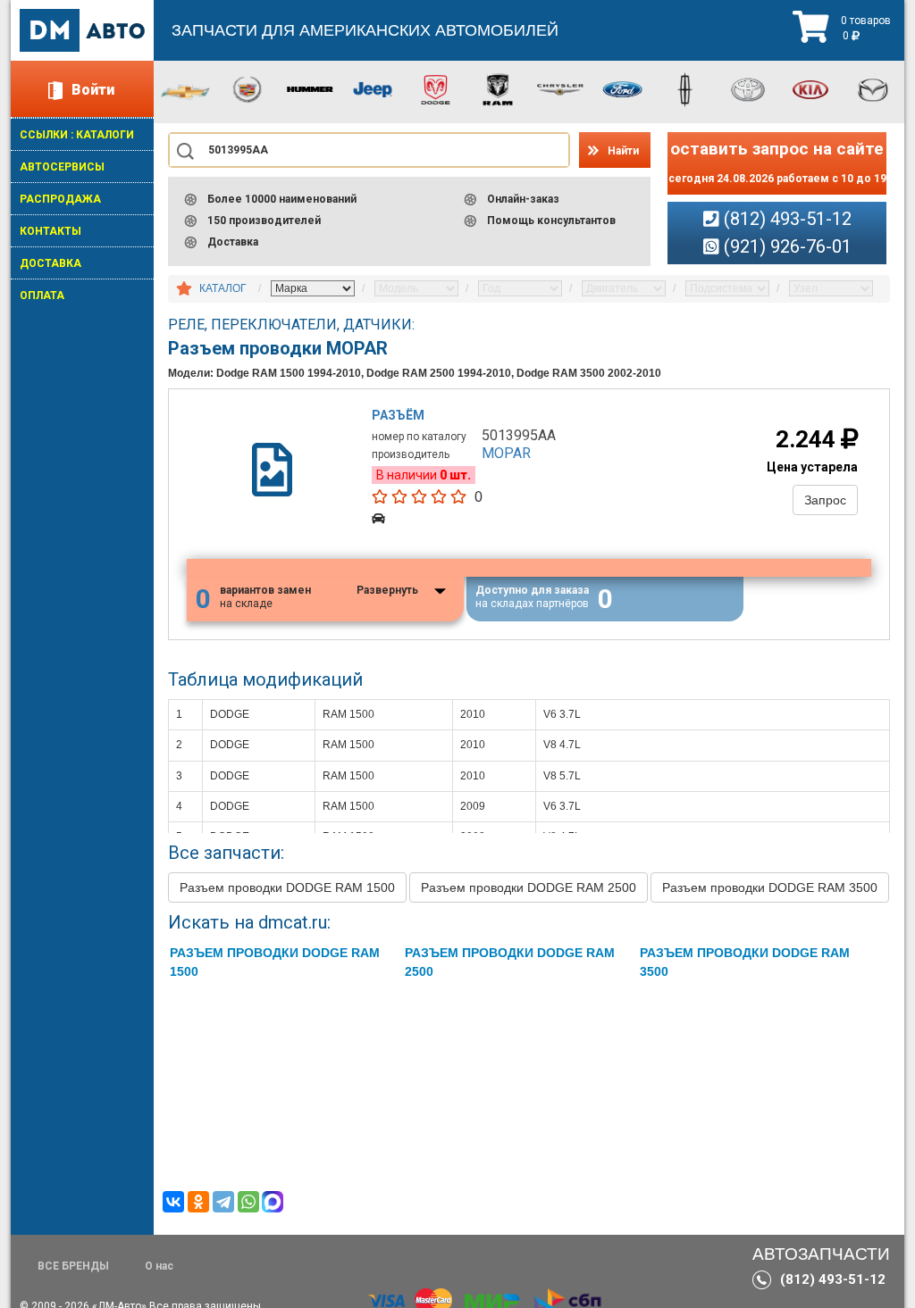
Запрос (825, 500)
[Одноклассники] (198, 1201)
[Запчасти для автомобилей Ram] (498, 88)
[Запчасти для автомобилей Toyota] (748, 88)
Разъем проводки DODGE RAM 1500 (287, 887)
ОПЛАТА (42, 295)
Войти (92, 89)
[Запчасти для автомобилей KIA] (810, 88)
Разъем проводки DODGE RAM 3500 (769, 887)
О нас (159, 1266)
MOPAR (506, 453)
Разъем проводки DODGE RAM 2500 (528, 887)
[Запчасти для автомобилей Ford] (623, 88)
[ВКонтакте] (173, 1201)
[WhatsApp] (248, 1201)
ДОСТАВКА (50, 263)
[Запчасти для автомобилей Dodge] (435, 88)
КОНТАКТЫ (50, 231)
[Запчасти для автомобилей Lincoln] (685, 88)
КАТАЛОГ (223, 288)
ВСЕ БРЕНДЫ (73, 1266)
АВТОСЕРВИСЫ (62, 167)
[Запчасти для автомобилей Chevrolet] (185, 91)
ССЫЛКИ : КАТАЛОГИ (77, 135)
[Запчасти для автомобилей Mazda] (873, 88)
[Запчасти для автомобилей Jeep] (372, 88)
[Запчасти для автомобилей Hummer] (310, 88)
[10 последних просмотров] (184, 289)
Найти (623, 151)
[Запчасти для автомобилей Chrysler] (560, 88)
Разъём (398, 415)
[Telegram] (223, 1201)
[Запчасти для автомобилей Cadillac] (247, 88)
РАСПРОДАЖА (60, 199)
